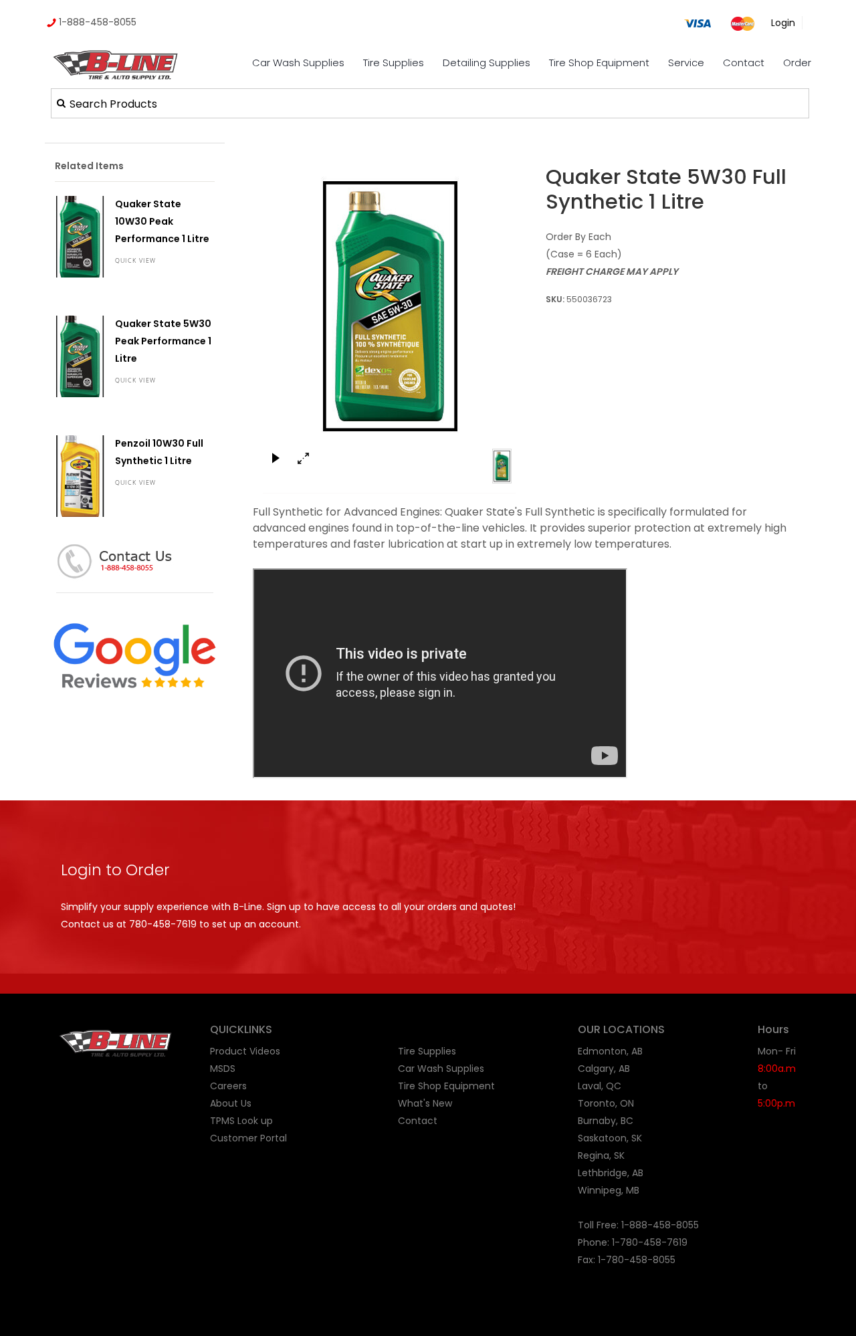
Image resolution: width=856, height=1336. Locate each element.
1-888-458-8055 (96, 22)
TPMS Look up (241, 1120)
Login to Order (115, 870)
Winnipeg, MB (608, 1190)
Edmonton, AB (610, 1051)
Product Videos (245, 1051)
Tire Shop (419, 1086)
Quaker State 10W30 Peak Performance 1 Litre (162, 221)
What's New (425, 1103)
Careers (228, 1086)
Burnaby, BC (605, 1120)
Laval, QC (599, 1086)
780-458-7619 (163, 924)
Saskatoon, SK (610, 1138)
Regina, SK (601, 1155)
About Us (230, 1103)
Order (797, 62)
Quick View (135, 260)
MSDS (222, 1068)
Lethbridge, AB (610, 1173)
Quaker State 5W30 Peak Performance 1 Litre (163, 341)
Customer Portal (248, 1138)
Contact (743, 62)
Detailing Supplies (486, 62)
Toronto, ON (606, 1103)
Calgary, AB (604, 1068)
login (783, 22)
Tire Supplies (393, 62)
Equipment (469, 1086)
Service (686, 62)
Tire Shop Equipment (599, 62)
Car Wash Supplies (298, 62)
